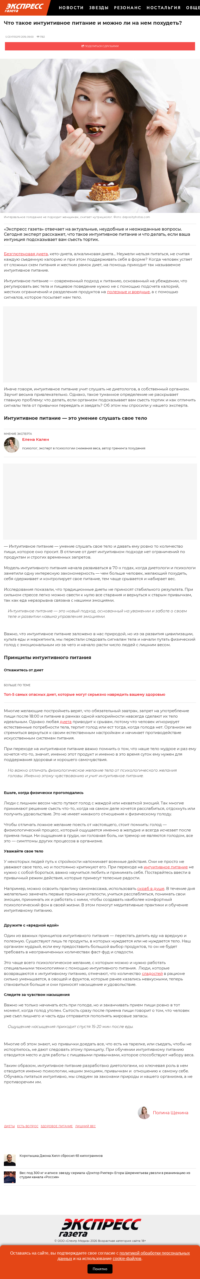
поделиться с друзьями (101, 46)
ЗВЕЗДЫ (99, 7)
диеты (9, 1126)
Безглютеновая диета (26, 253)
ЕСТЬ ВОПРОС (27, 1126)
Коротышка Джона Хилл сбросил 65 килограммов (61, 1156)
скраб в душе (150, 888)
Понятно (100, 1269)
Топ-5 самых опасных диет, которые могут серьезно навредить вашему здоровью (84, 694)
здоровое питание (57, 1126)
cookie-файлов (127, 1258)
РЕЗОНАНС (127, 7)
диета (66, 721)
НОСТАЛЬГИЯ (164, 7)
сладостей (152, 973)
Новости (71, 7)
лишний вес (85, 1126)
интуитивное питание (166, 866)
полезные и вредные (128, 291)
